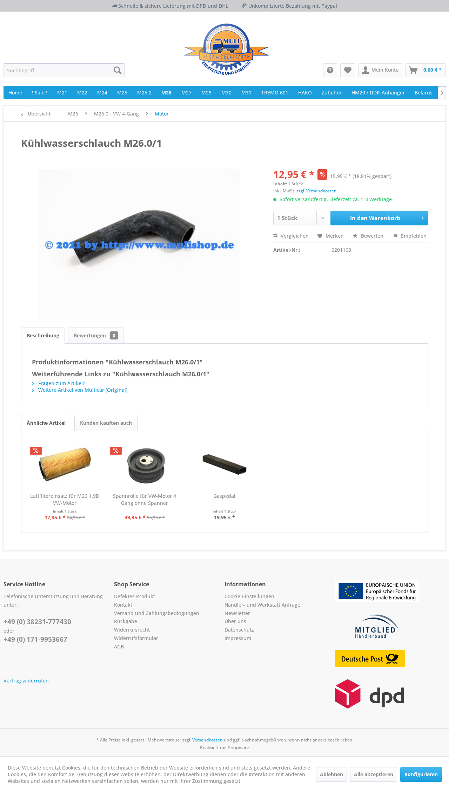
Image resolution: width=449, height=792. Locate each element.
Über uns (235, 621)
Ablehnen (331, 774)
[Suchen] (117, 70)
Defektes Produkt (134, 596)
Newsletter (237, 613)
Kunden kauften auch (106, 423)
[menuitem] (64, 70)
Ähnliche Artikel (46, 423)
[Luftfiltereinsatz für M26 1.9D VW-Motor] (65, 464)
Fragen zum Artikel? (61, 383)
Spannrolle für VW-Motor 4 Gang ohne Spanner (144, 499)
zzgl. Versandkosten (316, 191)
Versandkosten (207, 740)
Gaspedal (224, 496)
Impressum (237, 638)
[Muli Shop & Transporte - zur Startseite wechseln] (226, 49)
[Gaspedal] (224, 464)
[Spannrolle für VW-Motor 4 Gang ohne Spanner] (145, 464)
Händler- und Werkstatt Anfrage (262, 604)
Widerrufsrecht (132, 629)
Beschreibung (43, 335)
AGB (119, 646)
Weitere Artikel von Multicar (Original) (82, 390)
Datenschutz (239, 629)
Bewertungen (94, 335)
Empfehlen (413, 235)
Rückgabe (125, 621)
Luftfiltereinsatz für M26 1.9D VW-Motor (64, 499)
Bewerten (372, 235)
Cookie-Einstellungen (249, 596)
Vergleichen (294, 235)
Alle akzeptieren (373, 774)
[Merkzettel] (347, 70)
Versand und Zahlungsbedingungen (156, 613)
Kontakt (123, 604)
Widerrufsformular (136, 638)
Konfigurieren (421, 774)
